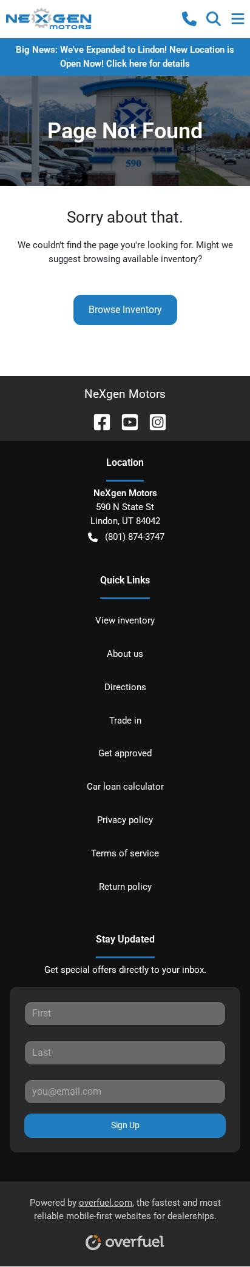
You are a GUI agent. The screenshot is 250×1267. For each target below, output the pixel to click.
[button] (189, 19)
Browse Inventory (125, 309)
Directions (125, 687)
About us (125, 653)
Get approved (125, 753)
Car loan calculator (125, 786)
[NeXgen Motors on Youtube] (125, 421)
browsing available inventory (140, 259)
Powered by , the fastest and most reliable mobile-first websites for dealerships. (125, 1209)
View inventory (125, 620)
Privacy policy (125, 820)
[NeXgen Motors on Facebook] (97, 421)
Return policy (125, 886)
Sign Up (125, 1125)
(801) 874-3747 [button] (134, 536)
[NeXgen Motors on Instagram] (153, 421)
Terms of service (125, 853)
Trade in (125, 720)
